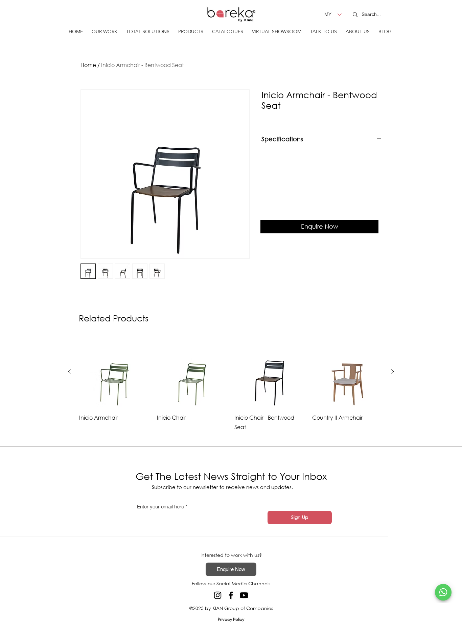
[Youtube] (244, 595)
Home (88, 64)
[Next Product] (393, 371)
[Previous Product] (69, 371)
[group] (231, 384)
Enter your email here (160, 506)
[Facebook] (231, 595)
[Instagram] (218, 595)
